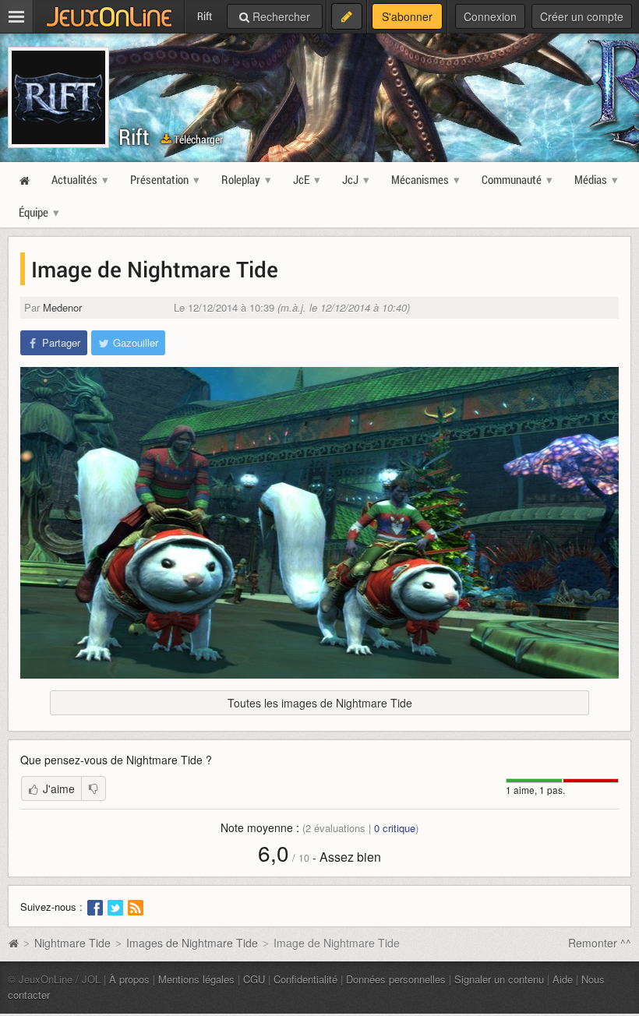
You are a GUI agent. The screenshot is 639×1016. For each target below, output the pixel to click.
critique (394, 827)
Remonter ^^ (599, 943)
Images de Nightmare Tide (192, 943)
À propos (129, 979)
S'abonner (407, 16)
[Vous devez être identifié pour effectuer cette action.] (93, 788)
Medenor (62, 307)
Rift (134, 136)
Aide (563, 979)
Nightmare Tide (72, 943)
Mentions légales (196, 979)
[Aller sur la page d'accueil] (13, 943)
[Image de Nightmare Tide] (319, 523)
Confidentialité (305, 979)
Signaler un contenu (499, 979)
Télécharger (197, 139)
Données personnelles (396, 979)
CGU (254, 979)
